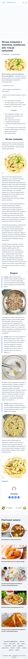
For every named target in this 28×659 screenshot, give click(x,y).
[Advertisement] (14, 20)
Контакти (22, 641)
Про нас (5, 643)
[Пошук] (23, 2)
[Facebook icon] (9, 497)
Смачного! (5, 481)
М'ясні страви (16, 54)
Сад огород (8, 645)
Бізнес (23, 643)
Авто (18, 643)
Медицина (20, 645)
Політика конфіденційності (11, 641)
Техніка (18, 647)
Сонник (17, 650)
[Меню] (26, 2)
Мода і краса (5, 647)
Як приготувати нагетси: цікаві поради (12, 561)
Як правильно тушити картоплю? (11, 539)
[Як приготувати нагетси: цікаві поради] (14, 552)
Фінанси (11, 650)
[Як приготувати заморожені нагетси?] (14, 598)
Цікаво (14, 645)
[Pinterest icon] (18, 497)
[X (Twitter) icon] (15, 497)
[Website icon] (12, 497)
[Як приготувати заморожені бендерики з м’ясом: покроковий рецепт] (14, 620)
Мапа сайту (12, 643)
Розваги (12, 647)
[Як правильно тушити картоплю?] (14, 530)
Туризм (24, 647)
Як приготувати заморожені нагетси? (12, 607)
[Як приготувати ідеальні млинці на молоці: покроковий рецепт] (14, 574)
